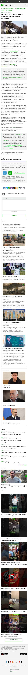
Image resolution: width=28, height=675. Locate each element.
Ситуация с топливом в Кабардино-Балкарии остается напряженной (12, 224)
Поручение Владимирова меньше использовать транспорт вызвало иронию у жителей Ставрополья (14, 248)
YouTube (11, 147)
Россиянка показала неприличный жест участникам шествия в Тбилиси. (11, 635)
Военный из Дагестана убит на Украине (11, 463)
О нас (2, 651)
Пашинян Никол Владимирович (11, 423)
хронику (14, 127)
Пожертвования (24, 651)
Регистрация (14, 211)
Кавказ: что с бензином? (8, 8)
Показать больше (14, 639)
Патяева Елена (6, 387)
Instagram (14, 145)
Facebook (9, 145)
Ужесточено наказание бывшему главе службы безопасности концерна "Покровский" (13, 433)
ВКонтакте (20, 145)
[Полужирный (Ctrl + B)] (3, 198)
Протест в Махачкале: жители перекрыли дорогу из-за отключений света (12, 539)
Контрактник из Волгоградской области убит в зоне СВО (13, 457)
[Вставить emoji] (15, 198)
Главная (2, 10)
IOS (21, 134)
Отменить (14, 215)
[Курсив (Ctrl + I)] (6, 198)
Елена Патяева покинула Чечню (11, 276)
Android (18, 134)
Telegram (5, 140)
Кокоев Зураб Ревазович (9, 405)
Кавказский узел (14, 50)
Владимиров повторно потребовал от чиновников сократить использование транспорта (13, 297)
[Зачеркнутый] (12, 198)
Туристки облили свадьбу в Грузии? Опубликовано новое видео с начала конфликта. (14, 563)
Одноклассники (6, 146)
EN (4, 1)
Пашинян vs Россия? (21, 8)
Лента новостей (9, 10)
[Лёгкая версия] (7, 1)
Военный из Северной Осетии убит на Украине (13, 452)
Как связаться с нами (12, 651)
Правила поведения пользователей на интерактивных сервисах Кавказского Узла (14, 666)
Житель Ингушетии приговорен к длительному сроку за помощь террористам (11, 324)
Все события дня (23, 464)
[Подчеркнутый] (9, 198)
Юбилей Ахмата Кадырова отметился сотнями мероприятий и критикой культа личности (13, 350)
